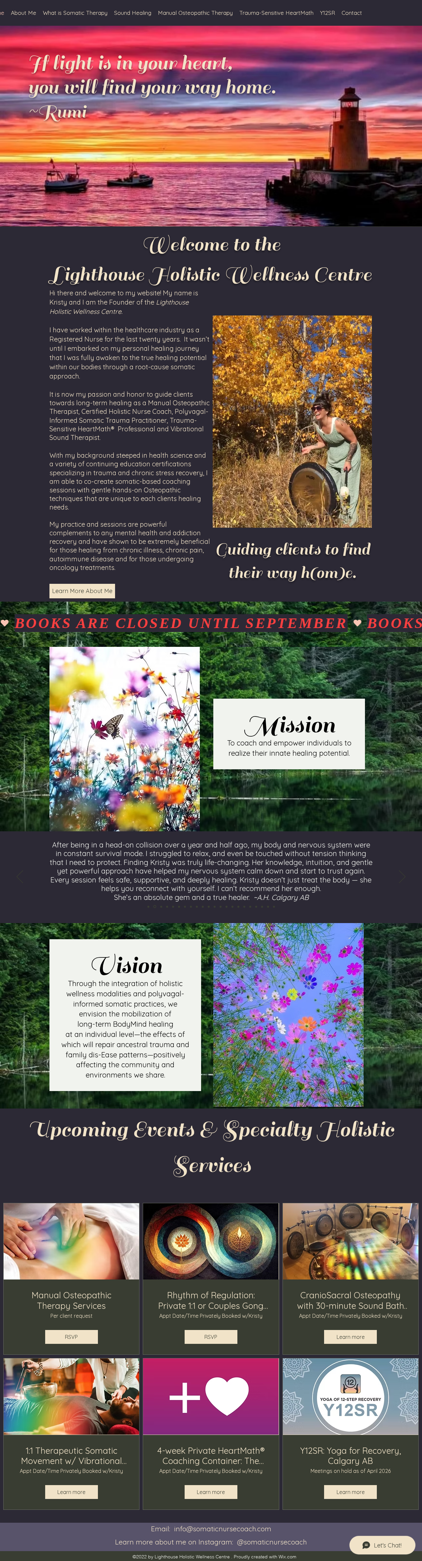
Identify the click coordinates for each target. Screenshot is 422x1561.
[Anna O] (209, 907)
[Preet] (203, 907)
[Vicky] (244, 907)
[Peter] (268, 907)
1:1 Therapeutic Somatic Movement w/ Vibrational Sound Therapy (71, 1455)
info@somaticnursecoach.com (222, 1528)
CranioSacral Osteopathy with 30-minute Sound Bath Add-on (350, 1300)
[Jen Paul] (191, 907)
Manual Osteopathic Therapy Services (71, 1300)
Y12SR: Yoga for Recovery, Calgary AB (350, 1455)
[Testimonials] (148, 907)
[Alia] (167, 907)
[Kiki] (262, 907)
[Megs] (256, 907)
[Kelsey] (215, 907)
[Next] (402, 877)
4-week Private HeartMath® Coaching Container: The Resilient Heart (211, 1455)
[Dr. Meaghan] (232, 907)
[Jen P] (173, 907)
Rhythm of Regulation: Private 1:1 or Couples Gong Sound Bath (210, 1300)
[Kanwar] (250, 907)
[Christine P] (274, 907)
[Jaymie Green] (221, 907)
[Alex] (154, 906)
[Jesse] (197, 907)
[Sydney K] (238, 907)
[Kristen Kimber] (185, 907)
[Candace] (226, 907)
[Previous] (19, 877)
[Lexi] (161, 907)
